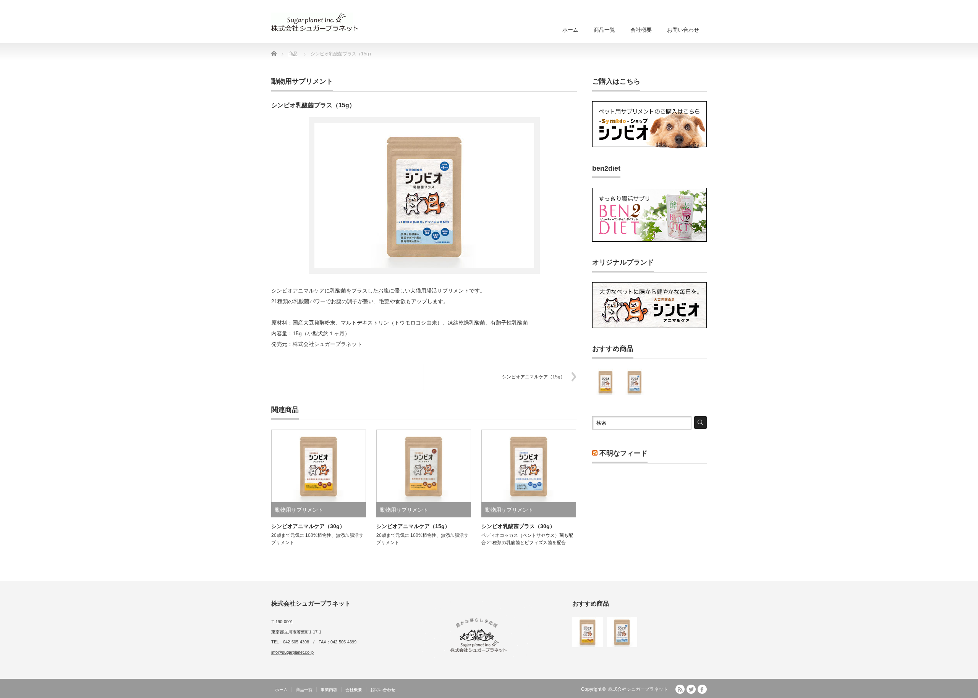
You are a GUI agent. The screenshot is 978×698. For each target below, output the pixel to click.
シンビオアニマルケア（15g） (533, 377)
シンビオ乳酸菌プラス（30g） (518, 526)
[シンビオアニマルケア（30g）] (605, 381)
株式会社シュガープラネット (638, 689)
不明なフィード (623, 453)
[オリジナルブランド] (649, 326)
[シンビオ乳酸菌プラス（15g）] (634, 381)
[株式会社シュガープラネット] (314, 22)
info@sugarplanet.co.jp (292, 652)
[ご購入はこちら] (649, 147)
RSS (680, 689)
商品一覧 (604, 30)
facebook (702, 689)
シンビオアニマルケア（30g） (308, 526)
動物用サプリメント (302, 81)
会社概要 (641, 30)
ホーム (570, 30)
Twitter (691, 689)
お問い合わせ (683, 30)
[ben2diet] (649, 240)
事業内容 (329, 689)
